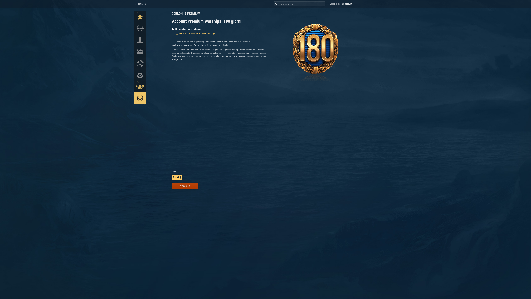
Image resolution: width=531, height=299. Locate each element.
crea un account (345, 3)
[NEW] (140, 17)
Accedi (332, 3)
